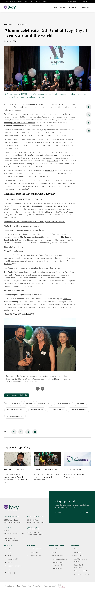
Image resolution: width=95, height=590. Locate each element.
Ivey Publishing (57, 568)
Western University (50, 586)
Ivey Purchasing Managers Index (57, 564)
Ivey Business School (11, 517)
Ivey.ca (7, 1)
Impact (45, 1)
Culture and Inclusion (15, 410)
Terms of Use (26, 586)
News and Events (58, 556)
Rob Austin (8, 272)
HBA (9, 549)
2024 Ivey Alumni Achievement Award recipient (43, 206)
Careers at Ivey (35, 556)
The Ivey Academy (15, 275)
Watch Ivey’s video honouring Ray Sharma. (21, 226)
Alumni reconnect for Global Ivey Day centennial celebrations (46, 477)
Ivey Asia (7, 527)
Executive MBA (13, 559)
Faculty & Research (23, 1)
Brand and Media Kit (81, 571)
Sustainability (37, 410)
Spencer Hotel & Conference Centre (33, 528)
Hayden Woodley (63, 403)
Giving (65, 1)
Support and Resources (78, 566)
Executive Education (78, 410)
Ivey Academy (52, 161)
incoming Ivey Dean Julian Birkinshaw (19, 123)
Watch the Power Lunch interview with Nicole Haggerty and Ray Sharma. (34, 222)
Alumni (70, 1)
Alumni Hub (49, 171)
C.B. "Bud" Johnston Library (81, 560)
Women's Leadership (15, 416)
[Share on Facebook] (88, 106)
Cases (40, 1)
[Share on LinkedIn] (88, 122)
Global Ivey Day (35, 104)
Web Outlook (78, 556)
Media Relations (73, 8)
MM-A (10, 562)
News (36, 1)
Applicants (76, 1)
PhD (9, 569)
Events (62, 8)
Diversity (80, 403)
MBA (9, 552)
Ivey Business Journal (59, 559)
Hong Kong (11, 573)
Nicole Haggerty (47, 212)
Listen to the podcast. (13, 247)
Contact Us (34, 552)
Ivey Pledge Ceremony (44, 255)
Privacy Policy (37, 586)
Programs (13, 1)
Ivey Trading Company (81, 574)
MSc (9, 556)
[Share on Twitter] (88, 114)
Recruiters (84, 1)
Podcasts (85, 8)
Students (16, 403)
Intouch (54, 552)
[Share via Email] (88, 130)
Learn (76, 549)
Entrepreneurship (57, 410)
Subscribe (84, 513)
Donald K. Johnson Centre (35, 517)
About (32, 1)
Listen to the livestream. (14, 290)
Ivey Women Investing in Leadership (42, 155)
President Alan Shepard (14, 126)
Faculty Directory (35, 549)
